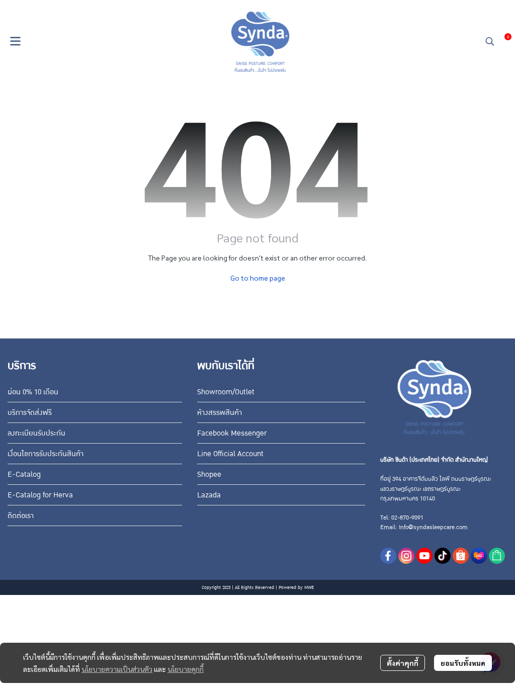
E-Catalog (24, 474)
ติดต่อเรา (21, 515)
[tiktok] (443, 556)
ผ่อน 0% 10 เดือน (33, 392)
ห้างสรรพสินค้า (219, 412)
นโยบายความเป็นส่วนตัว (116, 668)
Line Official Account (230, 454)
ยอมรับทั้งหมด (463, 662)
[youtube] (424, 556)
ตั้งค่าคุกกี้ (402, 662)
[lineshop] (497, 556)
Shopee (209, 474)
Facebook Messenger (232, 433)
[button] (490, 41)
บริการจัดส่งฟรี (30, 412)
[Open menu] (15, 41)
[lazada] (479, 556)
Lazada (209, 495)
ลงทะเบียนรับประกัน (36, 433)
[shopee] (461, 556)
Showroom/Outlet (225, 392)
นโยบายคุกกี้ (185, 668)
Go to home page (257, 277)
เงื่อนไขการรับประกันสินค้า (45, 454)
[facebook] (388, 556)
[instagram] (406, 556)
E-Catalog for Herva (40, 495)
